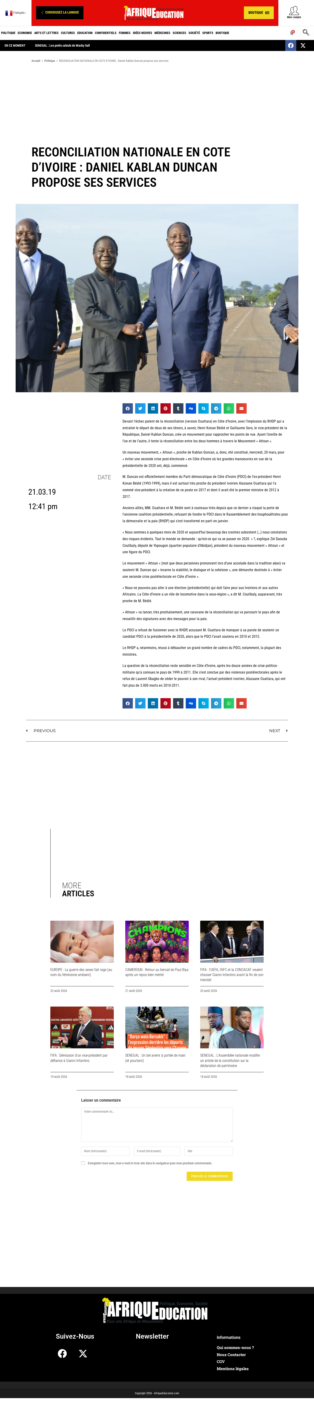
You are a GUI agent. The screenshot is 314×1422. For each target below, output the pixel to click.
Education (85, 33)
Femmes (125, 33)
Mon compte (294, 17)
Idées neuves (142, 33)
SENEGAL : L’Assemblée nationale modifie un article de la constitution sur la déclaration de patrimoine (230, 1060)
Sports (207, 33)
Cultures (68, 33)
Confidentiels (106, 33)
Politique (8, 33)
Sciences (179, 33)
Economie (25, 33)
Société (194, 33)
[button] (59, 12)
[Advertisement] (157, 103)
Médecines (162, 33)
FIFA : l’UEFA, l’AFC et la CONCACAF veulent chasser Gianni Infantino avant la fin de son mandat (231, 975)
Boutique (222, 33)
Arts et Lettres (46, 33)
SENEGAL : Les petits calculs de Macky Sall (62, 45)
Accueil (35, 60)
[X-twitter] (302, 45)
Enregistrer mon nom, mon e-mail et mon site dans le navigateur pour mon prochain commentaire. (150, 1163)
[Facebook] (290, 45)
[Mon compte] (294, 10)
